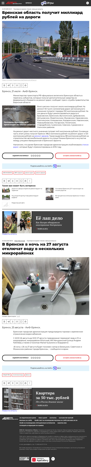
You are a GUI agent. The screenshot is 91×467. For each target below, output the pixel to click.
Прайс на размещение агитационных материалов (37, 423)
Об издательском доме (27, 418)
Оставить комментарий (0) (72, 156)
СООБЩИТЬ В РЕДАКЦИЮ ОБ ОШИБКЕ (31, 425)
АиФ (18, 316)
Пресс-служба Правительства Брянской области (19, 80)
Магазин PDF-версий (66, 418)
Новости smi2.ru (9, 234)
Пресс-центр (43, 418)
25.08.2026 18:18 (7, 241)
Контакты (53, 418)
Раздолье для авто (18, 203)
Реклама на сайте (25, 420)
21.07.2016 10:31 (7, 9)
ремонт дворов (41, 136)
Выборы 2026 (62, 423)
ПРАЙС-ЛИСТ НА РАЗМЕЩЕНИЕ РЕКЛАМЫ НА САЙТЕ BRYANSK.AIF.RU (56, 420)
